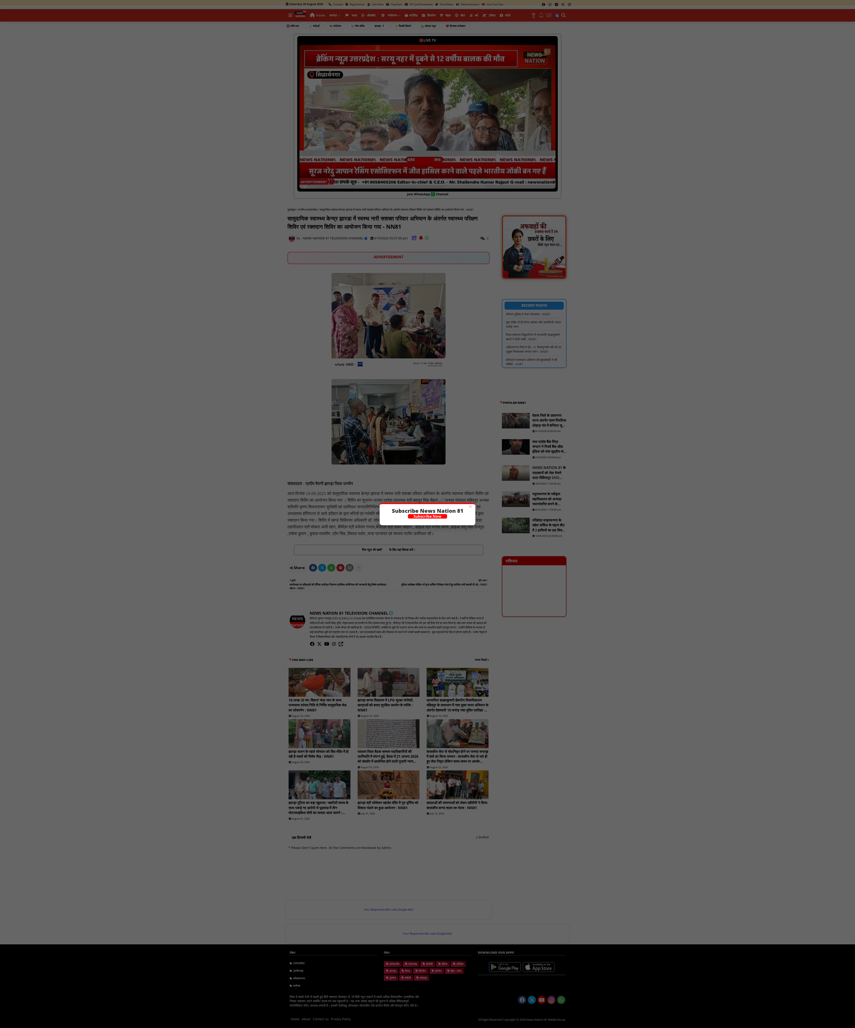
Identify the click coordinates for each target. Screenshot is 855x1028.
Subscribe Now (427, 516)
